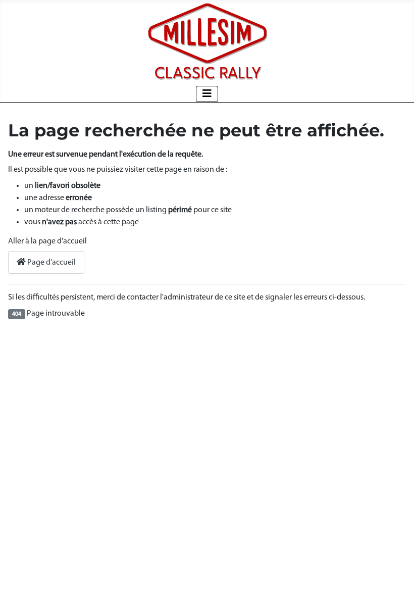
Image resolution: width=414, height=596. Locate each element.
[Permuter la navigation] (207, 94)
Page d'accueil (51, 263)
